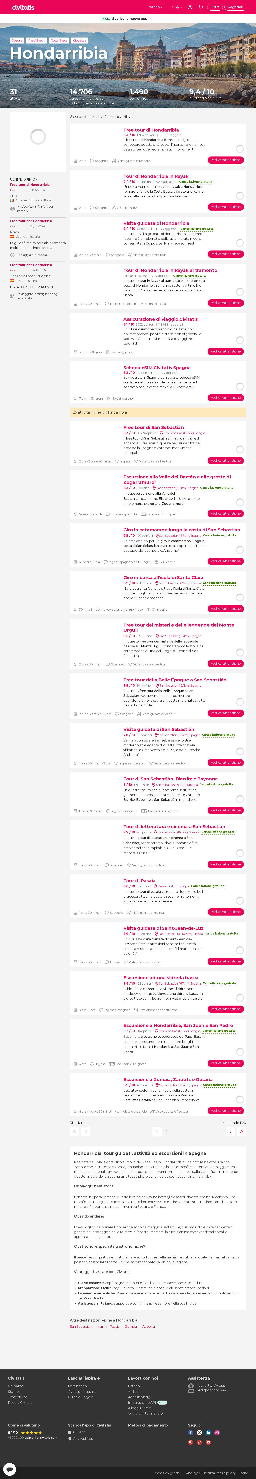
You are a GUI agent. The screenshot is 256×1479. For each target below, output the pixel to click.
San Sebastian (81, 1327)
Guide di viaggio (80, 1397)
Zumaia (131, 1327)
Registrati (235, 7)
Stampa (14, 1392)
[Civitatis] (23, 7)
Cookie (243, 1473)
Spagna (17, 40)
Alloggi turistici (139, 1408)
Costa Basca (59, 40)
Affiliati (133, 1392)
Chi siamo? (16, 1386)
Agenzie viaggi (139, 1397)
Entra (215, 7)
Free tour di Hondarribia (29, 184)
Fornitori (135, 1386)
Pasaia (115, 1327)
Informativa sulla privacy (219, 1473)
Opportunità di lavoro (145, 1413)
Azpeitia (148, 1327)
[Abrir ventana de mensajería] (9, 1469)
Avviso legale (192, 1473)
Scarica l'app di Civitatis (89, 1425)
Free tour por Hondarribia (31, 221)
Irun (101, 1327)
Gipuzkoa (79, 40)
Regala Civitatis (20, 1403)
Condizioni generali (168, 1473)
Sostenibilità (17, 1397)
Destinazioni (77, 1386)
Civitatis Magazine (82, 1392)
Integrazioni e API (142, 1403)
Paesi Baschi (36, 40)
